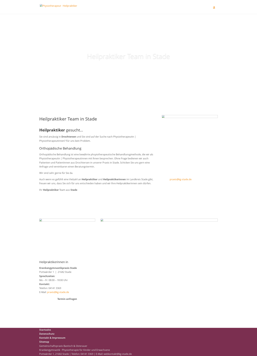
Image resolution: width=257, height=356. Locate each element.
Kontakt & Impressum (52, 337)
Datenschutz (46, 333)
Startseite (45, 329)
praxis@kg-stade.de (181, 179)
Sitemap (44, 341)
